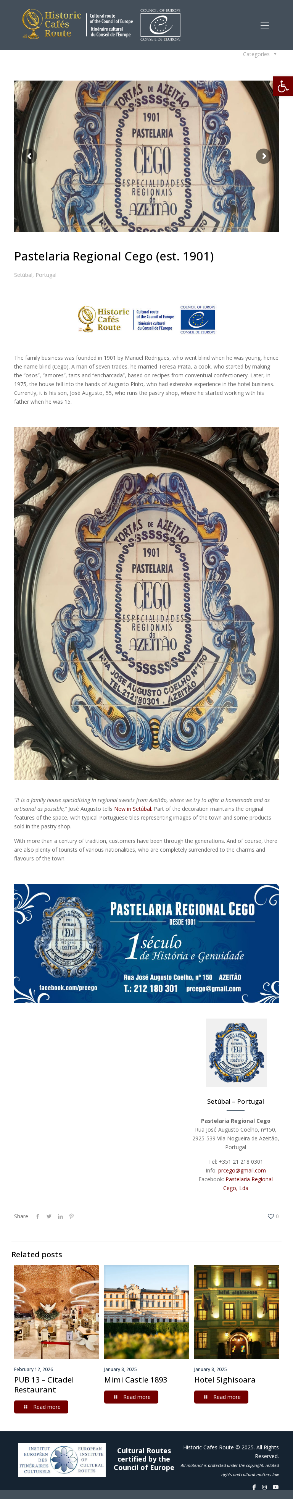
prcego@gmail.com (242, 1170)
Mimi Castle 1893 (135, 1379)
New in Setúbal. (133, 808)
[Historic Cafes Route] (101, 25)
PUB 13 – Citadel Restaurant (44, 1384)
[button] (283, 86)
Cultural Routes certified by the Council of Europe (144, 1459)
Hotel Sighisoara (225, 1379)
